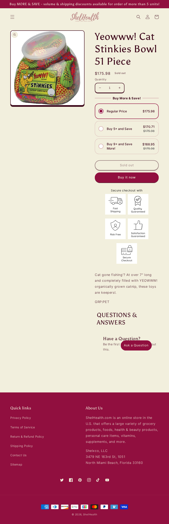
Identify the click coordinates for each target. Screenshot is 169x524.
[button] (12, 16)
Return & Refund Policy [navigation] (27, 436)
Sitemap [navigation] (16, 464)
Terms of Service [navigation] (22, 427)
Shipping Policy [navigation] (21, 446)
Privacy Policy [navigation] (20, 417)
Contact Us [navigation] (18, 455)
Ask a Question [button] (136, 345)
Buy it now (127, 177)
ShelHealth (90, 514)
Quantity (100, 79)
